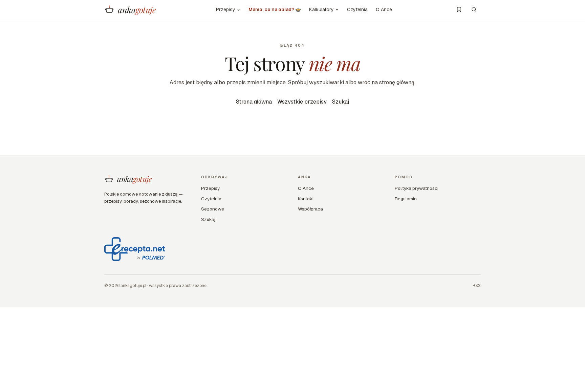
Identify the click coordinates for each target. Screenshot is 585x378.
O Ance (384, 9)
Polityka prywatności (416, 188)
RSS (477, 285)
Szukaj (340, 101)
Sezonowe (212, 209)
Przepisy (225, 9)
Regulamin (406, 199)
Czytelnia (357, 9)
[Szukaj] (474, 9)
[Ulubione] (459, 9)
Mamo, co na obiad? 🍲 (274, 9)
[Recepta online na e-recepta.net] (134, 249)
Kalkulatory (321, 9)
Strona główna (254, 101)
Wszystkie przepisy (302, 101)
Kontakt (306, 199)
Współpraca (310, 209)
